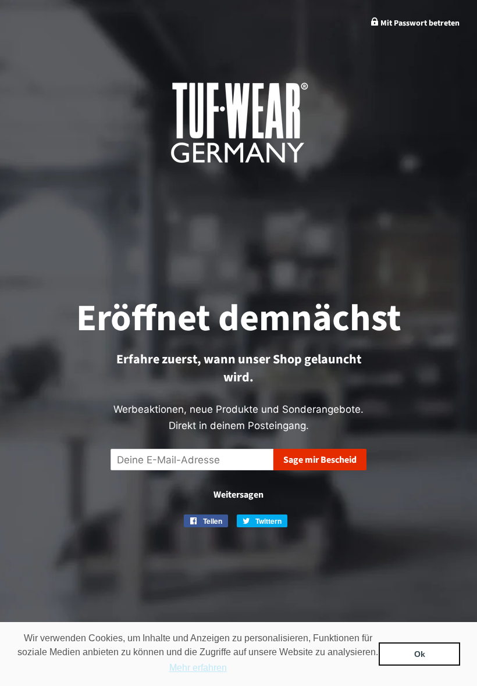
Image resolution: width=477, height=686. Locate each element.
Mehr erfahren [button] (198, 668)
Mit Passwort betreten (419, 23)
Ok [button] (419, 654)
